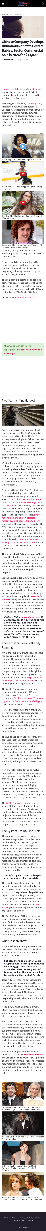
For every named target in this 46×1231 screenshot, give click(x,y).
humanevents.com (26, 297)
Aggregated (17, 14)
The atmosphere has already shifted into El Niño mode (20, 541)
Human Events (9, 60)
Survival (30, 1221)
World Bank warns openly (18, 802)
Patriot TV (25, 1227)
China (34, 88)
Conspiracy (21, 1218)
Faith (23, 1221)
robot (15, 95)
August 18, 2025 (23, 60)
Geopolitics (16, 1221)
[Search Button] (43, 3)
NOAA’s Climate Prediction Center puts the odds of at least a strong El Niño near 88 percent (22, 502)
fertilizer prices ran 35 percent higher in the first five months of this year (23, 700)
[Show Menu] (3, 3)
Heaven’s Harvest (30, 616)
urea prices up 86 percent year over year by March (22, 679)
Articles (9, 14)
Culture (29, 1218)
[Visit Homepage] (23, 3)
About (6, 1218)
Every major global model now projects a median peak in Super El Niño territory (21, 517)
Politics (12, 1218)
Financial (37, 1218)
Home (3, 14)
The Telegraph (33, 103)
